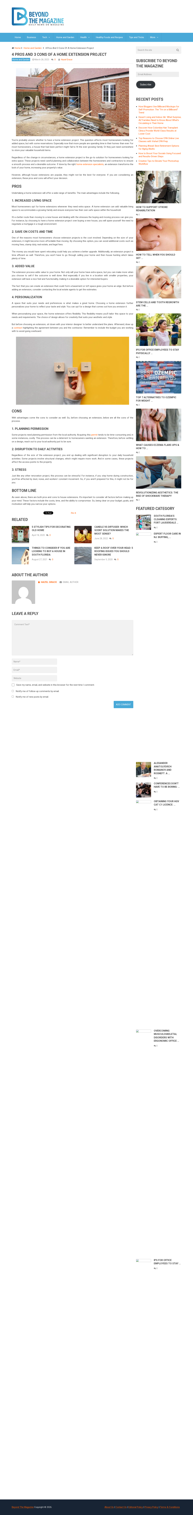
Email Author (70, 582)
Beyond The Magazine (23, 1507)
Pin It (73, 513)
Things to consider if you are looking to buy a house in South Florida (51, 551)
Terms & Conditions (170, 1507)
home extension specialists (90, 164)
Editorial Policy (135, 1507)
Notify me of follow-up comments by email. (37, 691)
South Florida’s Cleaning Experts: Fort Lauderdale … (166, 519)
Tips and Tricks (136, 37)
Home (18, 37)
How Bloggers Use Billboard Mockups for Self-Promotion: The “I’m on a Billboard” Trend (159, 109)
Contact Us (121, 1507)
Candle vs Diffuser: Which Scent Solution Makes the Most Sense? (111, 530)
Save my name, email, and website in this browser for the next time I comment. (55, 685)
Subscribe (145, 84)
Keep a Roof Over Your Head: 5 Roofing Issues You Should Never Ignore (113, 551)
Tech (44, 37)
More (152, 37)
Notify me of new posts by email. (32, 696)
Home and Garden (65, 37)
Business (31, 37)
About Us (109, 1507)
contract (18, 327)
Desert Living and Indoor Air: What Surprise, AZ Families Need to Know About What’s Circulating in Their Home (160, 120)
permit (94, 434)
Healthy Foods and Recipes (109, 37)
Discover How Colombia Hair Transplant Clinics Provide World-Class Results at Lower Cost (158, 130)
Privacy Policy (151, 1507)
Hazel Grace (66, 59)
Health (83, 37)
